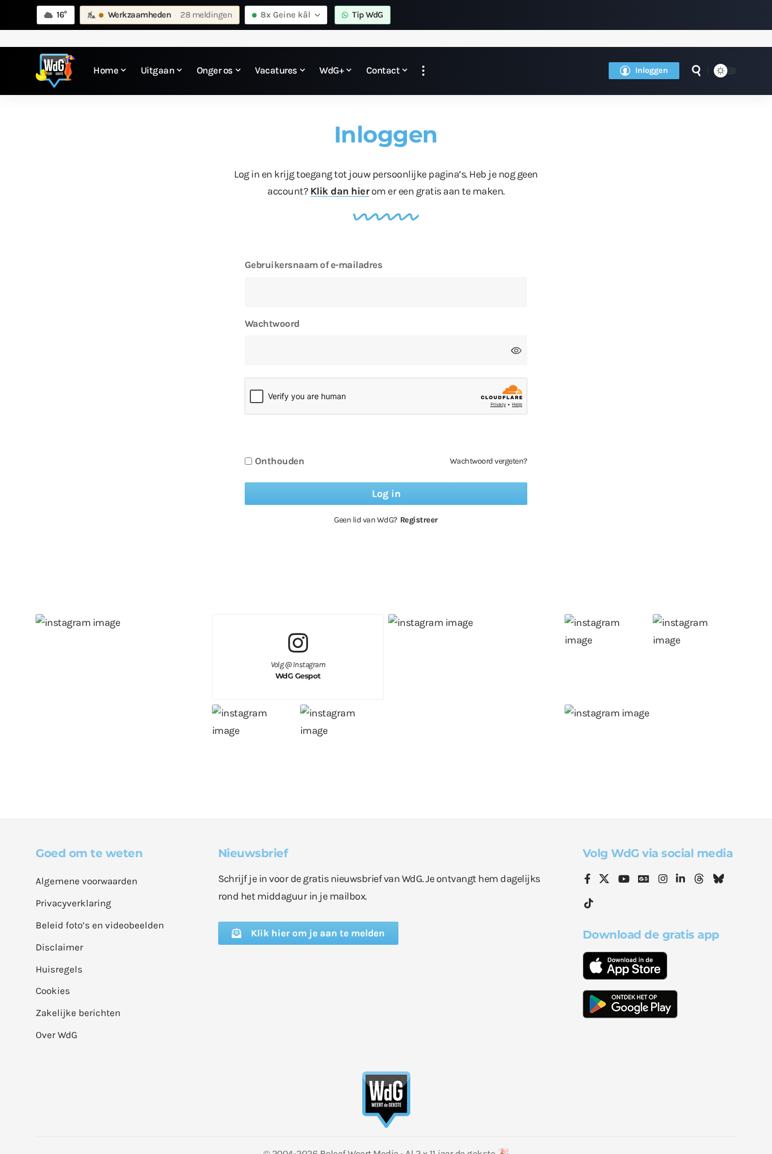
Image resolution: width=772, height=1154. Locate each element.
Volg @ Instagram (298, 670)
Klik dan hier (340, 191)
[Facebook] (587, 879)
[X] (604, 879)
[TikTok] (589, 904)
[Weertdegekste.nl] (55, 71)
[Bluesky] (718, 879)
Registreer (419, 520)
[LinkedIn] (680, 879)
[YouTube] (624, 879)
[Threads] (699, 879)
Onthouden (280, 461)
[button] (423, 71)
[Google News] (643, 879)
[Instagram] (663, 879)
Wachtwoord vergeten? (488, 461)
